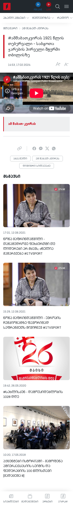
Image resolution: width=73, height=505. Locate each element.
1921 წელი (20, 159)
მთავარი (10, 28)
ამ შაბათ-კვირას (35, 28)
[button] (16, 18)
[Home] (7, 6)
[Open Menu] (66, 6)
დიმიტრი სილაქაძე (36, 166)
